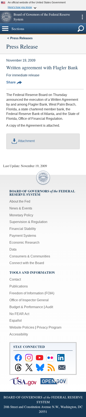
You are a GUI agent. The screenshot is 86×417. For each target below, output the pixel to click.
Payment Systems (22, 235)
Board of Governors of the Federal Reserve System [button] (42, 16)
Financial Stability (22, 229)
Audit (49, 307)
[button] (6, 17)
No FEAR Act (19, 314)
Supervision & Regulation (28, 222)
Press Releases (21, 38)
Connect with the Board (26, 263)
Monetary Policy (21, 215)
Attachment (26, 141)
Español (15, 320)
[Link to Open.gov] (55, 381)
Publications (18, 286)
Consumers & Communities (29, 256)
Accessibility (18, 334)
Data (12, 249)
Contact (15, 279)
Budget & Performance (26, 307)
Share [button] (11, 82)
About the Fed (19, 201)
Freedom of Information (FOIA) (31, 293)
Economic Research (24, 242)
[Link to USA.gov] (24, 381)
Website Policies (21, 327)
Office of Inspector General (29, 300)
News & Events (20, 208)
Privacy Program (49, 327)
